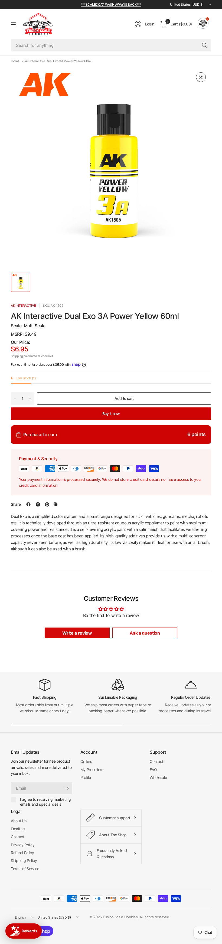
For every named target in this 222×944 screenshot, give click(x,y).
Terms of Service (25, 868)
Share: (16, 504)
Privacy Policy (23, 844)
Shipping (17, 356)
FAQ (153, 769)
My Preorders (91, 769)
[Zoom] (201, 77)
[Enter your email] (66, 788)
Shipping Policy (24, 860)
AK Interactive (23, 305)
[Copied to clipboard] (55, 504)
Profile (85, 777)
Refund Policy (22, 852)
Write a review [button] (77, 633)
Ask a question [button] (145, 633)
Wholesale (158, 777)
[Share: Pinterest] (47, 504)
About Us (18, 820)
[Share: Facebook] (28, 504)
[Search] (204, 45)
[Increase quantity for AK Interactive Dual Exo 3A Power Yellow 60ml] (30, 399)
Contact (156, 761)
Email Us (18, 829)
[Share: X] (37, 504)
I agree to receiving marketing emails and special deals (45, 801)
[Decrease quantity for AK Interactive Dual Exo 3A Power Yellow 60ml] (15, 399)
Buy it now (111, 413)
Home (15, 61)
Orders (86, 761)
